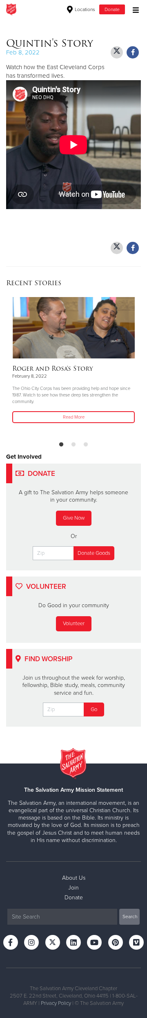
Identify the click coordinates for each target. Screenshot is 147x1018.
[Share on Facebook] (133, 52)
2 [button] (73, 445)
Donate (112, 9)
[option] (73, 361)
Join (73, 887)
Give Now (74, 518)
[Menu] (134, 9)
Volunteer (74, 623)
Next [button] (26, 366)
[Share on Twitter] (117, 52)
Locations (84, 9)
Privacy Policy (56, 1003)
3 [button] (86, 445)
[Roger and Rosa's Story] (73, 327)
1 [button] (61, 445)
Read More (74, 417)
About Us (73, 877)
